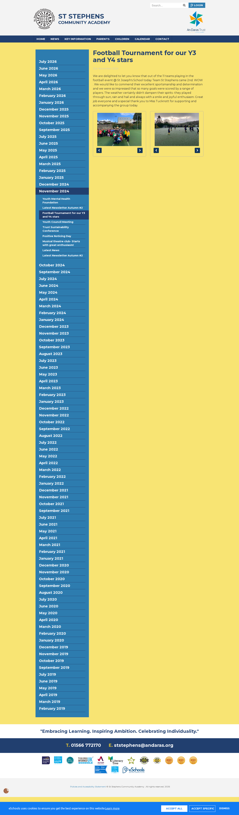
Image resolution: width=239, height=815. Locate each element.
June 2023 (48, 367)
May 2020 (48, 613)
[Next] (140, 150)
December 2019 (53, 647)
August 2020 (51, 592)
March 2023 (50, 388)
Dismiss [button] (224, 808)
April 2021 (48, 538)
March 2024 (50, 306)
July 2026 (48, 61)
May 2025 (48, 150)
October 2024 (52, 265)
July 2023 (48, 361)
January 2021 (51, 558)
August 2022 (50, 436)
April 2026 (48, 82)
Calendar (142, 39)
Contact (162, 39)
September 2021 (54, 511)
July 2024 (48, 279)
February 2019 (52, 708)
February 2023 (52, 395)
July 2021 (47, 517)
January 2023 (51, 401)
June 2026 (48, 68)
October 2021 (51, 504)
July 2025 (48, 136)
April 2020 (48, 620)
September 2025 (54, 130)
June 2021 (48, 524)
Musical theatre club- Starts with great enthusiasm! (61, 243)
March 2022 (50, 470)
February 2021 (52, 552)
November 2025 (54, 116)
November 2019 (53, 654)
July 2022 (48, 442)
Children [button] (122, 39)
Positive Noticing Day (57, 236)
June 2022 (48, 449)
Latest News (51, 250)
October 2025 (51, 123)
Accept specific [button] (202, 808)
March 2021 (49, 545)
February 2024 (52, 313)
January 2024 (51, 320)
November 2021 (53, 497)
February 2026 (52, 96)
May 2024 (48, 292)
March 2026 (50, 89)
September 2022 (54, 429)
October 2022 (52, 422)
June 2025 (48, 143)
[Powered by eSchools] (134, 769)
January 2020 (51, 640)
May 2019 (48, 688)
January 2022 (51, 483)
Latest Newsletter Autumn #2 (63, 207)
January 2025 (51, 177)
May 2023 (48, 374)
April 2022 (48, 463)
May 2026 (48, 75)
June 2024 (48, 286)
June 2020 (48, 606)
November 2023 (54, 333)
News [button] (55, 39)
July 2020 (48, 599)
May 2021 (48, 531)
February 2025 (52, 171)
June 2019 (48, 681)
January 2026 (51, 102)
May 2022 (48, 456)
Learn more (112, 808)
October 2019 (51, 661)
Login (198, 5)
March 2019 (49, 702)
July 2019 (47, 674)
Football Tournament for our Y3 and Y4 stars (64, 214)
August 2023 (50, 354)
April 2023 (48, 381)
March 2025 (50, 164)
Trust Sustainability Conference (56, 229)
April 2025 (48, 157)
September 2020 (54, 586)
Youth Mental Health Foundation (56, 200)
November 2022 (54, 415)
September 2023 (54, 347)
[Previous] (99, 150)
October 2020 (52, 579)
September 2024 (54, 272)
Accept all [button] (174, 808)
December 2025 (54, 109)
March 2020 (50, 627)
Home (41, 39)
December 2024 (54, 184)
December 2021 (53, 490)
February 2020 (52, 633)
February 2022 (52, 476)
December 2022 (54, 408)
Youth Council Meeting (58, 222)
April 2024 (48, 299)
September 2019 (54, 667)
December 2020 (54, 565)
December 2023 (54, 326)
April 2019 (48, 695)
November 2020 (54, 572)
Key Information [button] (78, 39)
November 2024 (54, 191)
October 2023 (51, 340)
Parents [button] (103, 39)
